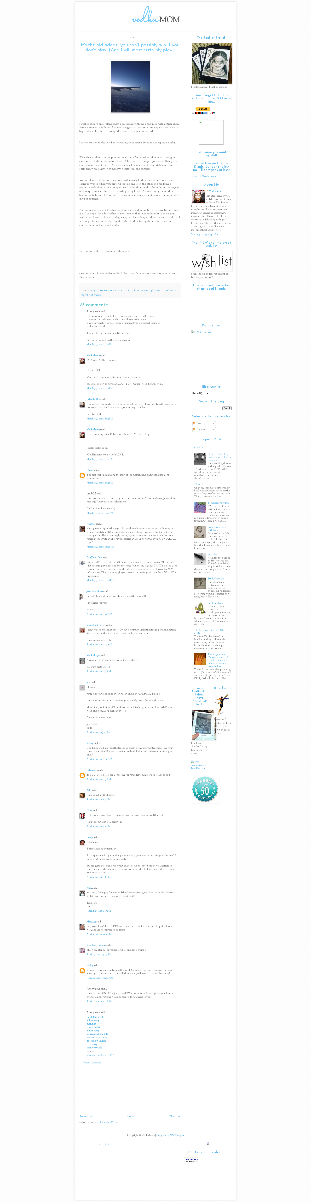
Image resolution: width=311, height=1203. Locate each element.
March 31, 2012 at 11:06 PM (100, 580)
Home (130, 1116)
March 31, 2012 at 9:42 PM (100, 513)
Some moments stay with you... (218, 529)
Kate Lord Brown (96, 945)
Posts (198, 423)
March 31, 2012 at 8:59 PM (100, 419)
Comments (201, 429)
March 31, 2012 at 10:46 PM (100, 547)
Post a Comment (92, 1063)
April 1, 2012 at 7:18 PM (98, 877)
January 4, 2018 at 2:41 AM (100, 1055)
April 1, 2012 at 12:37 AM (99, 644)
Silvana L (92, 770)
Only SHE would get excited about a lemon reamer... (219, 457)
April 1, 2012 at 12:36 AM (99, 614)
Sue (89, 888)
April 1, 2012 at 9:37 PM (99, 911)
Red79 (90, 965)
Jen (88, 682)
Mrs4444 (91, 922)
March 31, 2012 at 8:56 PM (100, 388)
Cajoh (90, 470)
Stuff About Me (216, 579)
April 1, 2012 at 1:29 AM (99, 671)
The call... (199, 484)
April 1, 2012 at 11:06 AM (99, 759)
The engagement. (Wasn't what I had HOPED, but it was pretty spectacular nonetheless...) (218, 660)
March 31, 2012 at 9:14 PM (100, 483)
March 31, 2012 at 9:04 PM (100, 459)
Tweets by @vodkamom (203, 176)
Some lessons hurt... (219, 503)
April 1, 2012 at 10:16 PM (99, 934)
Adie (89, 790)
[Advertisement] (130, 1089)
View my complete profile (204, 234)
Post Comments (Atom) (106, 1122)
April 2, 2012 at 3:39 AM (99, 954)
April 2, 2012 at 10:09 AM (100, 978)
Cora (89, 810)
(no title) (198, 447)
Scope (90, 837)
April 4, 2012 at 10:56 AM (100, 1001)
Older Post (174, 1116)
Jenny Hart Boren (96, 625)
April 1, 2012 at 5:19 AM (99, 732)
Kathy (90, 743)
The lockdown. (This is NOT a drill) (211, 632)
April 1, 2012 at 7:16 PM (98, 826)
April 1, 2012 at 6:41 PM (98, 799)
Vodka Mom (93, 355)
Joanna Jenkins (95, 591)
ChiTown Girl (94, 558)
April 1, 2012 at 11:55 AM (99, 779)
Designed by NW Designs (170, 1135)
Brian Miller (93, 399)
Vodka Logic (93, 655)
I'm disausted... (215, 603)
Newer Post (86, 1116)
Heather (91, 524)
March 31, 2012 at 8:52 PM (100, 344)
